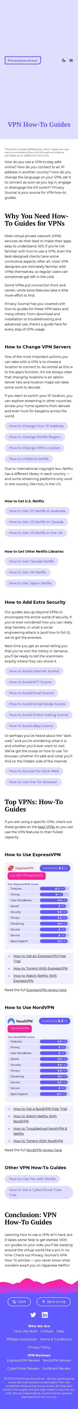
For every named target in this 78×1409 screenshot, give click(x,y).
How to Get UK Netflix (27, 572)
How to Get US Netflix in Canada (36, 522)
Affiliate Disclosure (21, 1339)
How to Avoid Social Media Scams (37, 704)
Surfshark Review (56, 1369)
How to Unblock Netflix (29, 459)
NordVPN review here (44, 1150)
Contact (47, 1331)
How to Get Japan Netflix (30, 583)
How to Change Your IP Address (36, 426)
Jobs (60, 1331)
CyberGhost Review (23, 1369)
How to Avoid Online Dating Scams (38, 715)
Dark (22, 1302)
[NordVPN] (20, 1021)
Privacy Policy (39, 1347)
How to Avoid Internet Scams (34, 671)
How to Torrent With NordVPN (38, 1141)
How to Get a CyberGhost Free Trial (35, 1192)
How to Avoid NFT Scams (30, 682)
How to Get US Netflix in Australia (37, 511)
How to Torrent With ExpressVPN (40, 969)
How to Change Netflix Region (35, 437)
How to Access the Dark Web (34, 771)
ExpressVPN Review (23, 1360)
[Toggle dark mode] (64, 60)
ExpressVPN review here (46, 990)
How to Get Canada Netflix (31, 561)
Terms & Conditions (56, 1339)
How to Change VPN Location (34, 448)
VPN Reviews (39, 1355)
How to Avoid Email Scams (31, 693)
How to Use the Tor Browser (33, 782)
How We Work (26, 1331)
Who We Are (39, 1326)
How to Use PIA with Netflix (32, 1179)
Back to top (56, 1302)
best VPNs (46, 827)
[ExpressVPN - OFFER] (20, 868)
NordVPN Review (57, 1360)
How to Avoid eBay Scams (31, 726)
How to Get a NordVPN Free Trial (40, 1109)
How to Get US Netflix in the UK (36, 533)
